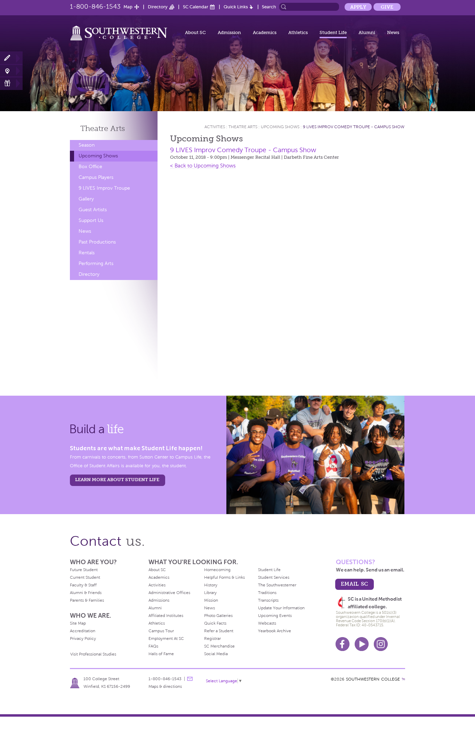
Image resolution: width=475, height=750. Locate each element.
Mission (211, 600)
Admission (229, 32)
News (393, 32)
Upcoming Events (275, 615)
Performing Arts (96, 263)
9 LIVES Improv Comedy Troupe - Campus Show (353, 126)
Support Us (91, 220)
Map (127, 6)
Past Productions (97, 242)
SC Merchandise (219, 646)
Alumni (367, 32)
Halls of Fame (161, 653)
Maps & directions (165, 686)
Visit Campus (11, 70)
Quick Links (236, 6)
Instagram (381, 644)
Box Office (90, 166)
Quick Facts (215, 623)
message (190, 679)
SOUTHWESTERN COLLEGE (373, 679)
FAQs (153, 646)
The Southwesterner (277, 585)
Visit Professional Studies (93, 654)
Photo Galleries (218, 615)
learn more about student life (117, 479)
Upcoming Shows (98, 155)
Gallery (86, 198)
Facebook (342, 644)
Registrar (212, 638)
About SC (195, 32)
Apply (358, 7)
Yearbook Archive (274, 630)
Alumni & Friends (86, 592)
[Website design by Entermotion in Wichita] (403, 679)
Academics (264, 32)
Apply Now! (11, 58)
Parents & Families (87, 600)
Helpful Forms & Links (224, 577)
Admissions (158, 600)
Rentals (87, 252)
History (210, 585)
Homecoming (217, 569)
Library (210, 592)
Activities (214, 126)
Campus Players (96, 177)
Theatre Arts (242, 126)
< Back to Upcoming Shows (203, 165)
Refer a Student (218, 630)
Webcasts (267, 623)
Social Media (216, 653)
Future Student (84, 569)
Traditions (267, 592)
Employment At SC (166, 638)
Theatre (102, 128)
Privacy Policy (83, 638)
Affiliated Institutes (165, 615)
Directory (158, 6)
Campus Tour (161, 630)
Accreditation (82, 630)
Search (269, 6)
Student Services (273, 577)
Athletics (298, 32)
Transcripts (268, 600)
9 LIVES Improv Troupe (104, 188)
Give (387, 7)
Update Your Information (281, 607)
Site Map (78, 623)
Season (87, 145)
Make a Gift (11, 83)
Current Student (85, 577)
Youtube (362, 644)
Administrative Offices (169, 592)
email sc (354, 584)
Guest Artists (93, 209)
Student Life (333, 32)
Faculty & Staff (83, 585)
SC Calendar (195, 6)
